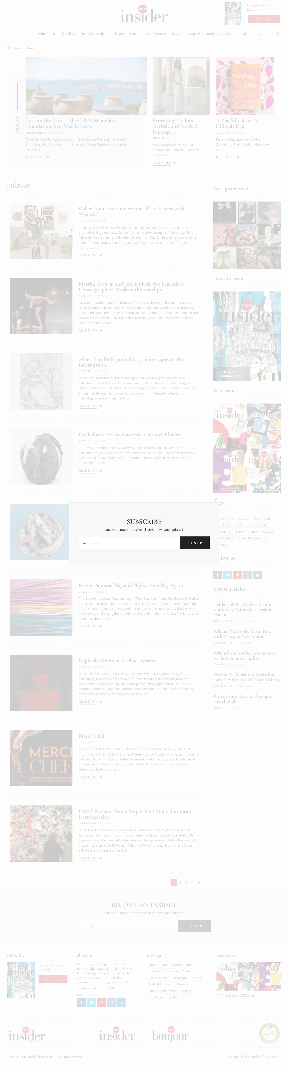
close (215, 499)
